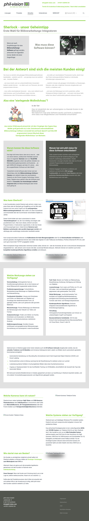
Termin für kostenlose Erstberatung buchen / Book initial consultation (64, 6)
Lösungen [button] (8, 13)
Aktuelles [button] (30, 13)
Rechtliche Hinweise (65, 509)
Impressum (63, 498)
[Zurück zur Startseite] (16, 4)
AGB (61, 506)
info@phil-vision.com (48, 3)
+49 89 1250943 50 (63, 3)
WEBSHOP (56, 13)
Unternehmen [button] (43, 13)
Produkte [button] (19, 13)
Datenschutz (63, 502)
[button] (71, 13)
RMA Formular (64, 513)
